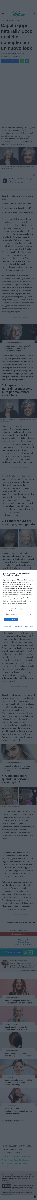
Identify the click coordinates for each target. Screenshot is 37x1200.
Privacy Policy (29, 626)
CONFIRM (11, 619)
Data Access (18, 626)
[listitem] (18, 609)
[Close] (33, 574)
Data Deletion (7, 626)
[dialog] (18, 600)
